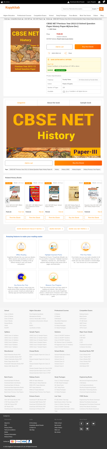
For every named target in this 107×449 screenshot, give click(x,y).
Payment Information (10, 434)
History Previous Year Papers (92, 169)
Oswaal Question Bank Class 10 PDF (40, 373)
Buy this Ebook (74, 217)
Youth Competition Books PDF (13, 357)
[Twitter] (87, 424)
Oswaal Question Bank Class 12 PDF (40, 370)
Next (100, 200)
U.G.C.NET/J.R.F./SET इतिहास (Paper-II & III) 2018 (14, 205)
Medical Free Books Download (88, 402)
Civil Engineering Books (86, 385)
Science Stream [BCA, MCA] (37, 318)
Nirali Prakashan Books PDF (12, 354)
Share (70, 53)
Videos (95, 15)
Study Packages (61, 15)
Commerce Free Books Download (89, 409)
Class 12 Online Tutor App (62, 404)
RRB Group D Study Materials (37, 383)
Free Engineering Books (36, 314)
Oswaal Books (8, 323)
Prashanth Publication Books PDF (14, 364)
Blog (102, 15)
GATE (81, 340)
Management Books (35, 316)
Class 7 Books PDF (85, 357)
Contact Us (6, 416)
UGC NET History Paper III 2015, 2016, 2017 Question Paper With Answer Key (72, 206)
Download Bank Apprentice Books (14, 387)
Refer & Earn (58, 423)
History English (76, 169)
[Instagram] (87, 429)
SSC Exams (83, 325)
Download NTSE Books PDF (37, 404)
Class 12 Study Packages (62, 380)
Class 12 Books (8, 314)
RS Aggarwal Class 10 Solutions (64, 344)
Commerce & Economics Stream (38, 321)
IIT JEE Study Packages (61, 383)
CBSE (6, 325)
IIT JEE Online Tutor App (61, 399)
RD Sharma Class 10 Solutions (63, 342)
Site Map (31, 430)
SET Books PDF (8, 406)
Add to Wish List (56, 53)
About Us (7, 423)
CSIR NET (82, 338)
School (51, 15)
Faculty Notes (67, 79)
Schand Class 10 (59, 361)
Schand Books (59, 323)
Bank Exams (83, 316)
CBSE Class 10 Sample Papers (38, 340)
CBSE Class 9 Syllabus (11, 342)
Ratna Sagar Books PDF (11, 361)
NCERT (6, 328)
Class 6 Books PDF (85, 359)
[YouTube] (93, 424)
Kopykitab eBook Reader (36, 425)
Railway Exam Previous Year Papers (39, 392)
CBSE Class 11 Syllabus (11, 338)
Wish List (57, 430)
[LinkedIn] (81, 429)
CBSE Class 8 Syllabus (11, 344)
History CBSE (65, 169)
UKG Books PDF (84, 366)
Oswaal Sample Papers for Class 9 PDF (40, 368)
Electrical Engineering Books (88, 387)
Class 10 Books (8, 318)
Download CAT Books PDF (37, 409)
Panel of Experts (68, 84)
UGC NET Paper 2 (38, 19)
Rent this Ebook (15, 217)
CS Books (57, 316)
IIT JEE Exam (83, 321)
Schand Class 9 (59, 364)
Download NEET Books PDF (37, 402)
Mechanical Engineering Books (88, 380)
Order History (58, 427)
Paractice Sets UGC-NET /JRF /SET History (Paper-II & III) (93, 205)
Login (88, 2)
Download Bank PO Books (11, 380)
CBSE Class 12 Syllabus (11, 335)
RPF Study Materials (35, 387)
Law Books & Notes (35, 328)
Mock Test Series (85, 15)
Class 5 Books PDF (85, 361)
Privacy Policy (8, 427)
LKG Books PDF (84, 364)
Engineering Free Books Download (90, 399)
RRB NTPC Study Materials (37, 385)
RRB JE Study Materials (36, 380)
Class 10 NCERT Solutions (62, 340)
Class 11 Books (8, 316)
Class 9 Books (8, 321)
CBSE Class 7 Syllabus (11, 347)
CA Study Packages (60, 325)
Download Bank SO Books (11, 385)
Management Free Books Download (90, 404)
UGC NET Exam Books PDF (12, 399)
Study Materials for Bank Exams (13, 389)
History (48, 19)
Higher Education (9, 15)
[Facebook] (81, 424)
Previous (7, 200)
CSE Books (83, 383)
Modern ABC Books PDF (11, 366)
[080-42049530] (99, 2)
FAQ (5, 425)
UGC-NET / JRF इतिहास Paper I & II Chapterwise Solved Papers (34, 206)
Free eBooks (73, 15)
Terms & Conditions (9, 430)
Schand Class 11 (59, 359)
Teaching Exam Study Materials (13, 409)
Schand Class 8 (59, 366)
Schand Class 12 (59, 357)
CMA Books (58, 318)
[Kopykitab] (12, 7)
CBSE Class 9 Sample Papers (38, 342)
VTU (30, 323)
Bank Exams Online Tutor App (63, 402)
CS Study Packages (60, 328)
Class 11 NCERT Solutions (62, 338)
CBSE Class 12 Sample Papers (38, 335)
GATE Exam (83, 318)
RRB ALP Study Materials (36, 389)
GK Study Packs (59, 385)
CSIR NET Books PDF (10, 404)
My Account (58, 425)
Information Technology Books (88, 389)
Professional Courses (24, 15)
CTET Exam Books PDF (11, 402)
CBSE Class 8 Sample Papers (38, 344)
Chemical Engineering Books (88, 392)
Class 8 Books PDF (85, 354)
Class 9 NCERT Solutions (62, 347)
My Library (58, 432)
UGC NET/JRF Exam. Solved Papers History (53, 205)
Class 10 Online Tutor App (62, 406)
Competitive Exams (40, 15)
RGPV (31, 325)
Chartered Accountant (86, 344)
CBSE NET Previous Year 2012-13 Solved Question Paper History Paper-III (31, 169)
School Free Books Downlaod (88, 406)
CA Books (57, 314)
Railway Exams (84, 314)
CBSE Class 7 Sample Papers (38, 347)
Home (6, 19)
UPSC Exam (83, 328)
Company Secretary (85, 347)
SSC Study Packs (59, 387)
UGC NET (27, 19)
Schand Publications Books (62, 354)
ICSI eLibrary (33, 423)
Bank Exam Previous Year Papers (14, 392)
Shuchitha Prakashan (61, 321)
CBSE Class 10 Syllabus (11, 340)
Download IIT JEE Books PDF (37, 399)
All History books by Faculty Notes (88, 80)
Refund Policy (8, 436)
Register (93, 2)
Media (6, 432)
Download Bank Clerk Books (12, 383)
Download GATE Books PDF (37, 406)
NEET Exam (83, 323)
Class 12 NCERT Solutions (62, 335)
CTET (81, 342)
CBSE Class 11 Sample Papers (38, 338)
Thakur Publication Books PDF (13, 359)
